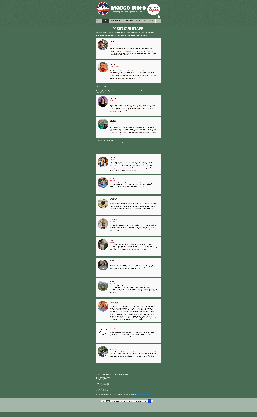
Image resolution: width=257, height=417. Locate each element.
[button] (159, 16)
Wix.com (136, 409)
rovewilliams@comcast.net (126, 408)
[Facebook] (149, 401)
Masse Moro (128, 8)
